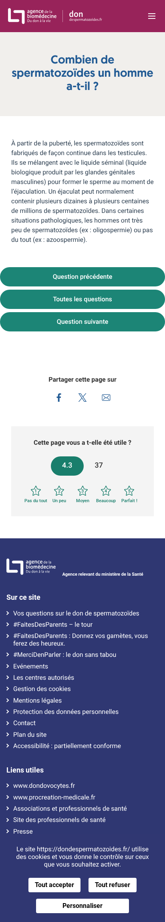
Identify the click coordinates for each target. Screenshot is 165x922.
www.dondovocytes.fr (44, 785)
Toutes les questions (82, 299)
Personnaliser (82, 906)
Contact (24, 723)
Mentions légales (37, 700)
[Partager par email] (106, 398)
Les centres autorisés (43, 677)
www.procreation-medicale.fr (54, 797)
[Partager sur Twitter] (82, 398)
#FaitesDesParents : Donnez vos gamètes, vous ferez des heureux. (80, 639)
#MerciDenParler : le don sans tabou (64, 654)
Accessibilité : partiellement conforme (67, 746)
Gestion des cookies (42, 689)
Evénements (30, 666)
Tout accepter (54, 885)
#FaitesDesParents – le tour (53, 624)
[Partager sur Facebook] (59, 398)
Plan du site (29, 734)
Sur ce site (23, 597)
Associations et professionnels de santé (70, 808)
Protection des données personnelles (66, 712)
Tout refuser (112, 885)
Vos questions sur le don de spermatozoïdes (76, 613)
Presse (23, 831)
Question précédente (83, 276)
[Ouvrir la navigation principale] (151, 16)
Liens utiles (25, 770)
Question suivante (83, 321)
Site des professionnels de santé (59, 820)
